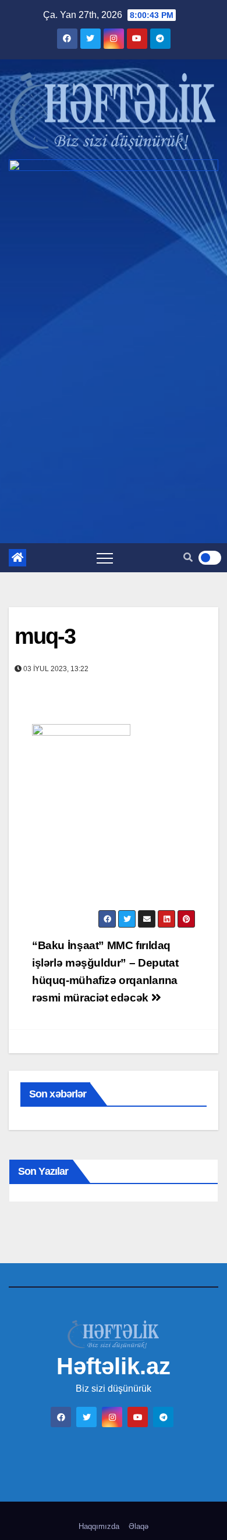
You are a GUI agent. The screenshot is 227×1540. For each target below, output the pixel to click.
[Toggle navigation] (104, 558)
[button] (188, 557)
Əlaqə (138, 1526)
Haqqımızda (99, 1526)
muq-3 (45, 636)
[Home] (17, 557)
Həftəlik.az (113, 1366)
